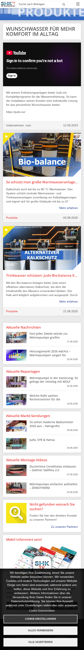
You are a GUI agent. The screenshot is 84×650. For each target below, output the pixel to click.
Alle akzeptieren (40, 642)
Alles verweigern (40, 630)
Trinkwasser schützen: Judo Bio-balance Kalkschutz (42, 275)
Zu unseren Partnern (64, 526)
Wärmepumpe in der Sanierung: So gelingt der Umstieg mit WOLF (54, 379)
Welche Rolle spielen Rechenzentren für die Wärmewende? (45, 399)
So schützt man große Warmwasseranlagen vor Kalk (42, 182)
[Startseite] (8, 4)
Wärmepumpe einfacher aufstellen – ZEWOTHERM (53, 486)
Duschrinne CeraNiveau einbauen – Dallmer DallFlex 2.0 (53, 468)
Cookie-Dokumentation (42, 610)
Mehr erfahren (68, 208)
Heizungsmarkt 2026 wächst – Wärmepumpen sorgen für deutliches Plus (50, 355)
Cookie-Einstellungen (40, 618)
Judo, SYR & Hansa (42, 440)
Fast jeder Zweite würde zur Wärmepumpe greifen (49, 335)
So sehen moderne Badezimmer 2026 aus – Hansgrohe (51, 424)
